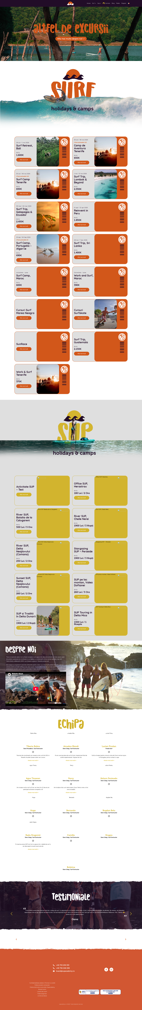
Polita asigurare (42, 993)
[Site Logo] (70, 3)
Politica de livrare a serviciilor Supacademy (42, 987)
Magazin (123, 3)
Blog (113, 3)
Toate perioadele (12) (81, 142)
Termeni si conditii (50, 983)
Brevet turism (42, 989)
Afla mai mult (24, 159)
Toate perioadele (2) (22, 240)
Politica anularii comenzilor (42, 985)
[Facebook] (106, 969)
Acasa (88, 3)
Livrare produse (42, 996)
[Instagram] (33, 751)
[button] (11, 913)
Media (118, 3)
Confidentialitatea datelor (36, 983)
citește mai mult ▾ (33, 760)
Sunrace (107, 3)
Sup (99, 3)
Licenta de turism (42, 991)
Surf (93, 3)
